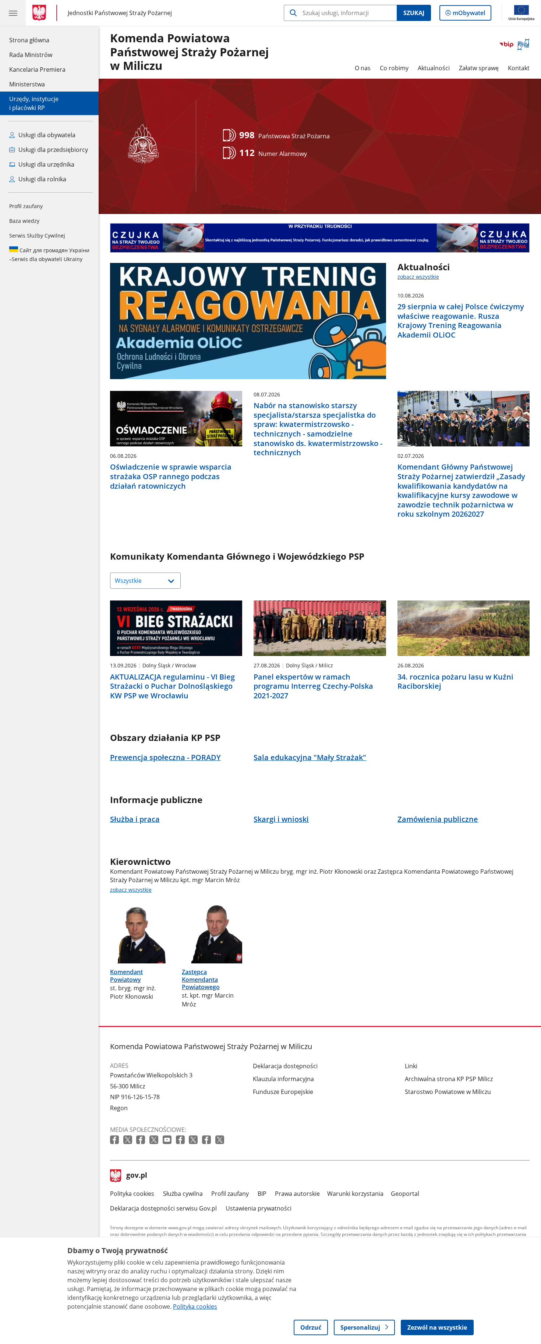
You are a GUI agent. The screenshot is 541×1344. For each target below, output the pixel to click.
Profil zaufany (26, 206)
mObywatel (468, 14)
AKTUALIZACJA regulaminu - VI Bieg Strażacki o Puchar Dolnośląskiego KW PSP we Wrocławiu (172, 686)
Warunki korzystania (355, 1194)
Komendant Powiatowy (126, 975)
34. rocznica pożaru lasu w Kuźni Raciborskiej (455, 681)
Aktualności (434, 68)
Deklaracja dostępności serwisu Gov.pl (163, 1208)
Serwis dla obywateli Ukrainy (49, 255)
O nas (363, 68)
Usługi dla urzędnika (45, 164)
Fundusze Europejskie (283, 1092)
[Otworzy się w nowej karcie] (115, 1140)
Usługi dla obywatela (46, 135)
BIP (262, 1194)
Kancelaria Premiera (37, 69)
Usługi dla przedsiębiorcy (52, 150)
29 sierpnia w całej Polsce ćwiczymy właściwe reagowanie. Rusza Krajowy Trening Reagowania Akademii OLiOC (460, 320)
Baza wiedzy (24, 220)
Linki (411, 1066)
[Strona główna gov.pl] (40, 13)
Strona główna (37, 40)
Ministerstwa (27, 84)
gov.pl (136, 1176)
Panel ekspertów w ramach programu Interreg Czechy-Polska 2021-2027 (313, 686)
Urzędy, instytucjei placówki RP (34, 103)
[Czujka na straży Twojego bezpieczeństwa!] (320, 238)
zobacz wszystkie (418, 276)
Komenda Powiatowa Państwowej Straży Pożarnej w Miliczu (189, 52)
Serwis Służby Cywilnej (37, 235)
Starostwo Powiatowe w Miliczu (448, 1092)
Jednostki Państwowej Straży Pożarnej (120, 12)
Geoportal (405, 1194)
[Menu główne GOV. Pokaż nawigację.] (13, 13)
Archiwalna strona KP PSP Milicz (449, 1079)
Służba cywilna (183, 1194)
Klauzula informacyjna (283, 1079)
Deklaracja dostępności (285, 1066)
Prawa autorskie (297, 1194)
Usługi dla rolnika (41, 179)
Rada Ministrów (30, 55)
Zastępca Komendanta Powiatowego (201, 979)
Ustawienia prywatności (258, 1208)
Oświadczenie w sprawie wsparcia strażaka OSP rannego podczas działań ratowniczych (170, 476)
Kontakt (519, 68)
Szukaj (413, 13)
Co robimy (394, 68)
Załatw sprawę (479, 68)
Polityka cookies (132, 1194)
